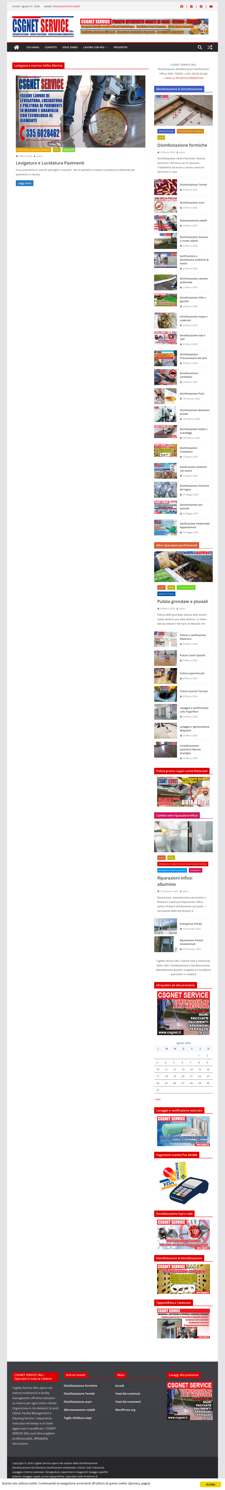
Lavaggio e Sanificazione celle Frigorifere (194, 709)
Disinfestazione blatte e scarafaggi (194, 430)
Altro (161, 587)
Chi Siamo (32, 47)
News (56, 150)
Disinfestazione (166, 131)
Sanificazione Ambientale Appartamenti (195, 525)
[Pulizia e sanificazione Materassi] (165, 639)
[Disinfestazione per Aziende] (165, 509)
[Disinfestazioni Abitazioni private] (165, 414)
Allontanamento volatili (66, 6)
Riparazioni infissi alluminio (172, 870)
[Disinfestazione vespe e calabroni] (165, 321)
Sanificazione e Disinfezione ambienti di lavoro (194, 259)
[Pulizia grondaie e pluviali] (183, 566)
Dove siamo (70, 47)
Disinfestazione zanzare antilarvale (194, 280)
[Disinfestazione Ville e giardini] (165, 302)
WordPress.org (125, 1410)
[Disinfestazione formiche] (183, 110)
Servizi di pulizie (166, 594)
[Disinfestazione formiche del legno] (165, 490)
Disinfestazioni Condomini (188, 449)
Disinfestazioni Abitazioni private (195, 411)
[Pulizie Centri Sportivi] (165, 658)
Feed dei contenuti (127, 1394)
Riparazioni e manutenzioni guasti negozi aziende (183, 864)
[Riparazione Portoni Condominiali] (165, 944)
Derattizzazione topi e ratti (192, 337)
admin (39, 156)
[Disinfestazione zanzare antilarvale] (165, 283)
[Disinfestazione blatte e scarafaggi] (165, 433)
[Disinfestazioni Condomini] (165, 452)
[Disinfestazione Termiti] (165, 187)
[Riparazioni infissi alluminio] (183, 836)
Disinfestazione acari (192, 202)
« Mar (157, 1099)
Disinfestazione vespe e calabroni (194, 318)
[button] (106, 47)
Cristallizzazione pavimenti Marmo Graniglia (190, 749)
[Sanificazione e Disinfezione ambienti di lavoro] (165, 262)
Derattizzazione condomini (189, 375)
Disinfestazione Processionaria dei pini (193, 356)
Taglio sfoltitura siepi (78, 1418)
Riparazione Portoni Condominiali (191, 942)
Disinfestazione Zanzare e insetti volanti (194, 238)
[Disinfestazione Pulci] (165, 396)
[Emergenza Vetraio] (165, 926)
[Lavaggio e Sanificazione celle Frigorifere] (165, 712)
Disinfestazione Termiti (193, 184)
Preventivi (120, 47)
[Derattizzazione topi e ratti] (165, 339)
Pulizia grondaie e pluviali (182, 601)
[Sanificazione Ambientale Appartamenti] (165, 528)
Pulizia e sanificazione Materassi (193, 636)
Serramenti (195, 870)
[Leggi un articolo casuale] (210, 47)
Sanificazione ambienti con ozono (193, 468)
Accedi (119, 1386)
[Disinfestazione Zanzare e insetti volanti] (165, 241)
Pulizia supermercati (192, 673)
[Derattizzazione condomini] (165, 377)
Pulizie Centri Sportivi (192, 655)
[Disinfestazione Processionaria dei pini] (165, 358)
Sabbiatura (69, 150)
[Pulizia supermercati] (165, 676)
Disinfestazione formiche (190, 131)
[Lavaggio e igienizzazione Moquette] (165, 731)
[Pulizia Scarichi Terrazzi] (165, 694)
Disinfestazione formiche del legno (194, 487)
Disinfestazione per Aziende (191, 506)
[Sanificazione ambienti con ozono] (165, 471)
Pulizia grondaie (186, 587)
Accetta (210, 1484)
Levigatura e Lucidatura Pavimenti (33, 150)
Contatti (51, 47)
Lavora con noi (93, 47)
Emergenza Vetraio (191, 923)
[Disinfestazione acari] (165, 205)
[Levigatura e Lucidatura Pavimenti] (80, 111)
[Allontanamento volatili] (165, 223)
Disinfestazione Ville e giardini (193, 299)
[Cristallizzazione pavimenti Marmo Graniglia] (165, 752)
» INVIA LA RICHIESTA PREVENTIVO (183, 78)
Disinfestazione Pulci (192, 393)
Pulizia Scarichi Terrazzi (194, 691)
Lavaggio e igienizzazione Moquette (195, 728)
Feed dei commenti (128, 1402)
